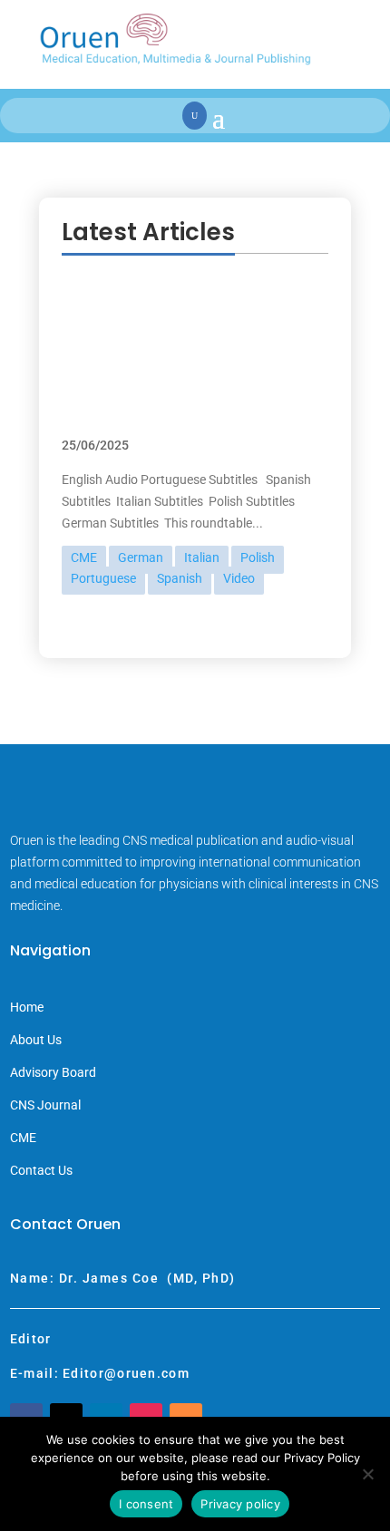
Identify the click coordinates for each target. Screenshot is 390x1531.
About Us (36, 1040)
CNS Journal (45, 1105)
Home (27, 1007)
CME (84, 557)
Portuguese (103, 578)
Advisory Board (53, 1073)
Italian (201, 557)
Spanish (179, 578)
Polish (257, 557)
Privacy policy (240, 1504)
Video (239, 578)
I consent (146, 1504)
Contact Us (41, 1170)
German (140, 557)
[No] (367, 1474)
